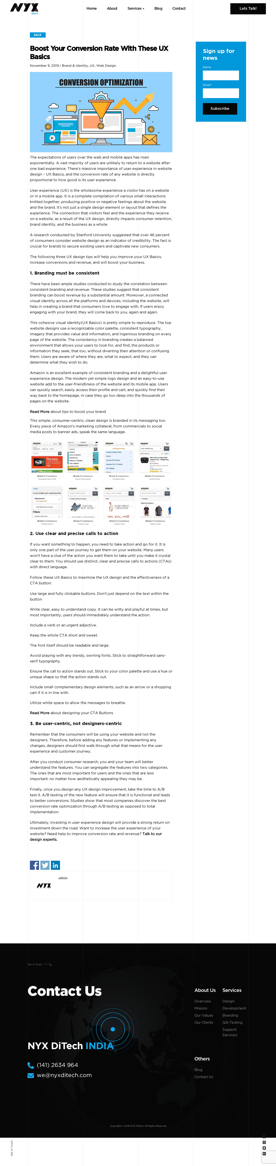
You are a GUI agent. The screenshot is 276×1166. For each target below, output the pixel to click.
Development (234, 1008)
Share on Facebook (34, 865)
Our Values (203, 1015)
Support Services (229, 1032)
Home (91, 9)
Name (207, 67)
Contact (178, 9)
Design (228, 1001)
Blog (158, 9)
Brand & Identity (75, 65)
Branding (230, 1015)
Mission (200, 1008)
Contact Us (203, 1077)
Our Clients (203, 1022)
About (112, 9)
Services (134, 9)
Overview (202, 1001)
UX (92, 65)
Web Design (106, 65)
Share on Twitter (45, 865)
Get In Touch (12, 1148)
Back (37, 35)
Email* (207, 85)
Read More (40, 411)
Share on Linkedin (55, 865)
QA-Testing (232, 1022)
